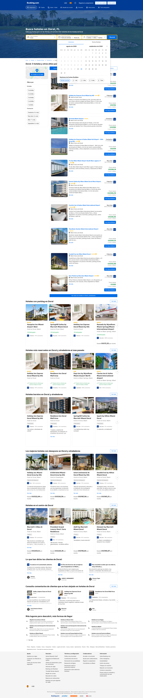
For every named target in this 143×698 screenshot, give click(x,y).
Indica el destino (34, 36)
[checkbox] (81, 53)
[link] (37, 90)
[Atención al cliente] (75, 3)
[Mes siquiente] (107, 46)
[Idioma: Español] (71, 3)
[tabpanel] (83, 63)
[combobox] (41, 38)
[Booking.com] (33, 3)
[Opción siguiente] (117, 325)
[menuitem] (31, 7)
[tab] (71, 42)
